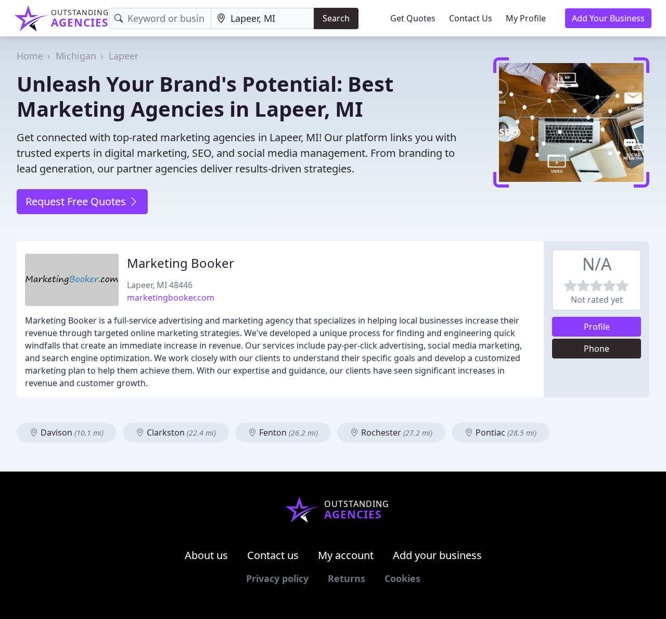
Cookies (402, 578)
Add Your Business (608, 18)
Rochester (395, 432)
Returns (346, 578)
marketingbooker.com (170, 297)
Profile (597, 326)
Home (30, 55)
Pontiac (504, 432)
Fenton (287, 432)
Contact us (273, 555)
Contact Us (470, 18)
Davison (71, 432)
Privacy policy (277, 578)
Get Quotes (413, 18)
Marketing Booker (180, 262)
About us (206, 555)
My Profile (526, 18)
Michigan (76, 55)
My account (346, 555)
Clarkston (180, 432)
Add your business (437, 555)
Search (336, 18)
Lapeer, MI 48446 (160, 285)
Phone (596, 348)
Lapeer (123, 55)
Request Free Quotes (77, 201)
